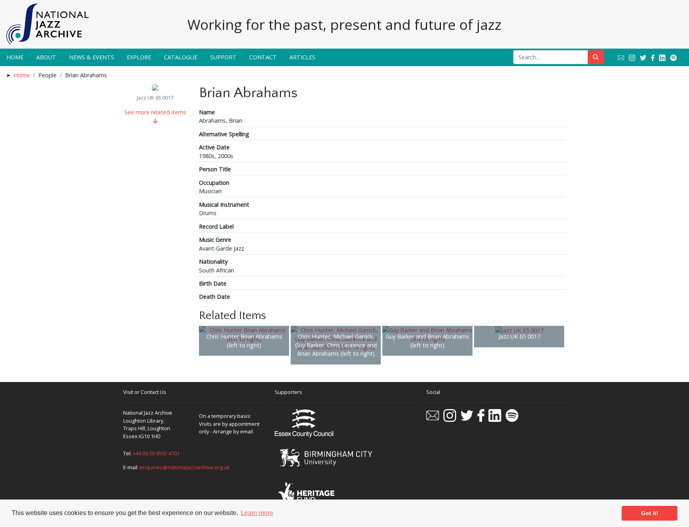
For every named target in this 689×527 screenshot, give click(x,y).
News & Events (91, 57)
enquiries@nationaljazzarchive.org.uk (185, 467)
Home (15, 57)
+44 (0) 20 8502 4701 (156, 453)
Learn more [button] (257, 512)
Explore (139, 57)
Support (223, 57)
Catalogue (180, 57)
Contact (263, 57)
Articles (302, 57)
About (46, 57)
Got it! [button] (649, 513)
